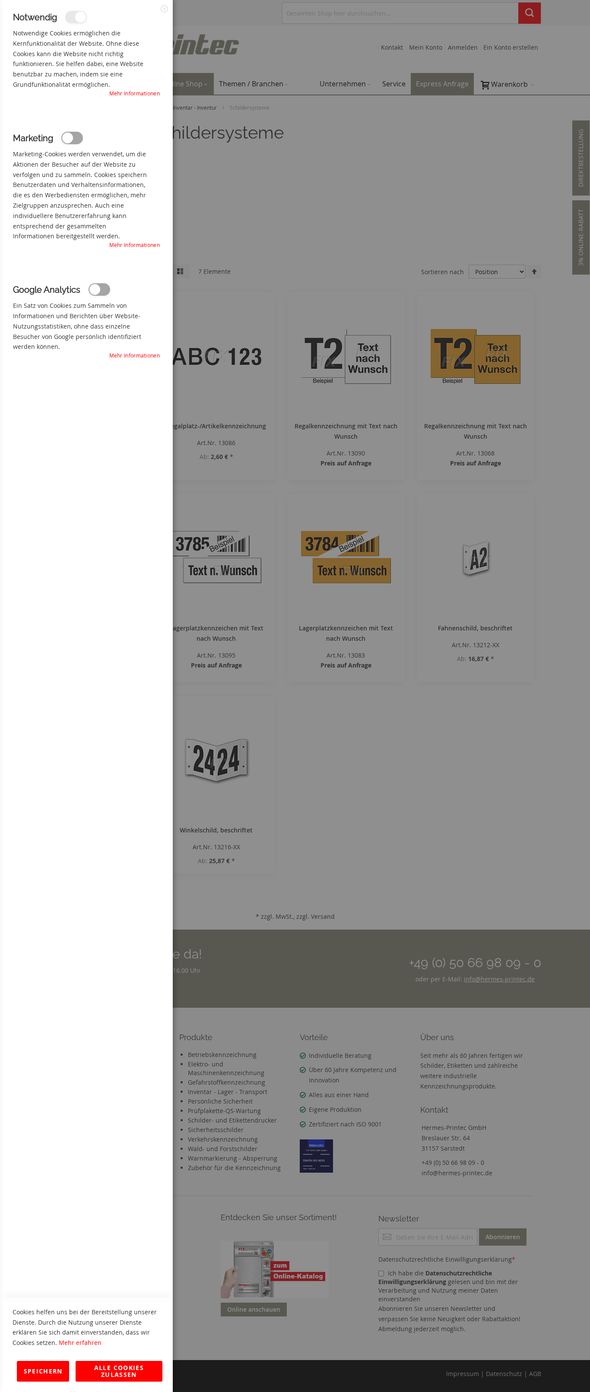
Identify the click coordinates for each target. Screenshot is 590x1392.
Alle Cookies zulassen (119, 1371)
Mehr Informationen (134, 93)
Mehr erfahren (80, 1342)
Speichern (43, 1371)
